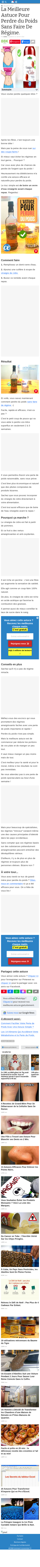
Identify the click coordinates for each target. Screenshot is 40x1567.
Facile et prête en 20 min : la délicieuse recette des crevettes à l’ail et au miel (19, 1451)
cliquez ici (6, 983)
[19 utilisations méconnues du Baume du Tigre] (20, 1327)
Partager (26, 42)
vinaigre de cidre (8, 1041)
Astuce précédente (10, 1047)
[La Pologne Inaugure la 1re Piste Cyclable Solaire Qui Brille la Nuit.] (20, 1508)
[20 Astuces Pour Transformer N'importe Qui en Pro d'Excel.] (20, 1475)
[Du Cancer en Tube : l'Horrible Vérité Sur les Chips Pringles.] (20, 1222)
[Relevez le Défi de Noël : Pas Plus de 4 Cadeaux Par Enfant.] (20, 1289)
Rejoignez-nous (19, 643)
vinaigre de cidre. (9, 273)
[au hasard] (15, 2)
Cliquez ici (33, 976)
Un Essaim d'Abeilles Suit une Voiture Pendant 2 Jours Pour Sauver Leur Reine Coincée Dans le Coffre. (19, 1376)
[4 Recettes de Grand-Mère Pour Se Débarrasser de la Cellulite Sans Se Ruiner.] (20, 1091)
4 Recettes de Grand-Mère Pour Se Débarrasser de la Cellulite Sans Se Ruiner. (18, 1106)
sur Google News (20, 1012)
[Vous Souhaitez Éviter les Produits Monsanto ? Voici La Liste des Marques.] (20, 1186)
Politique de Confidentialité (20, 1545)
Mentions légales (20, 1542)
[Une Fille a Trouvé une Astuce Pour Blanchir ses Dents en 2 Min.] (20, 1124)
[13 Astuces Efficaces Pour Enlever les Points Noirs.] (20, 1155)
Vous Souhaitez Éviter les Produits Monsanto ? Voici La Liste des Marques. (18, 1203)
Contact (20, 1539)
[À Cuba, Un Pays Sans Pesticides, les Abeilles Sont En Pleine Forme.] (20, 1256)
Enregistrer (16, 42)
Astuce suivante (31, 1047)
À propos (20, 1536)
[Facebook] (10, 991)
